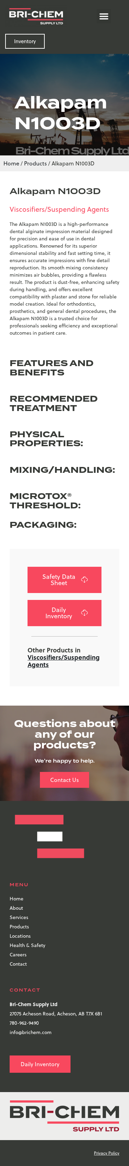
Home (11, 163)
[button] (104, 16)
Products (35, 163)
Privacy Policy (106, 1153)
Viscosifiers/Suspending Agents (59, 209)
